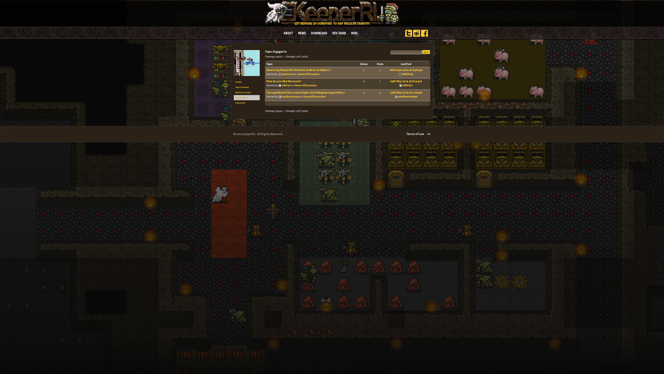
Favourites (240, 103)
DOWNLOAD (319, 33)
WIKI (354, 33)
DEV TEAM (339, 33)
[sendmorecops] (247, 64)
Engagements (241, 98)
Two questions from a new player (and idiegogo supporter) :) (305, 92)
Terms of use (415, 134)
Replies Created (243, 92)
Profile (238, 82)
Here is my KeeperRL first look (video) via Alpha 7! (298, 70)
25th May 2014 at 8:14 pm (406, 81)
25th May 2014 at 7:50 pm (406, 92)
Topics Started (242, 87)
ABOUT (288, 33)
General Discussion (308, 74)
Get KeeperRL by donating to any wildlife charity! (332, 23)
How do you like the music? (283, 81)
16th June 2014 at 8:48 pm (406, 70)
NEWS (302, 33)
